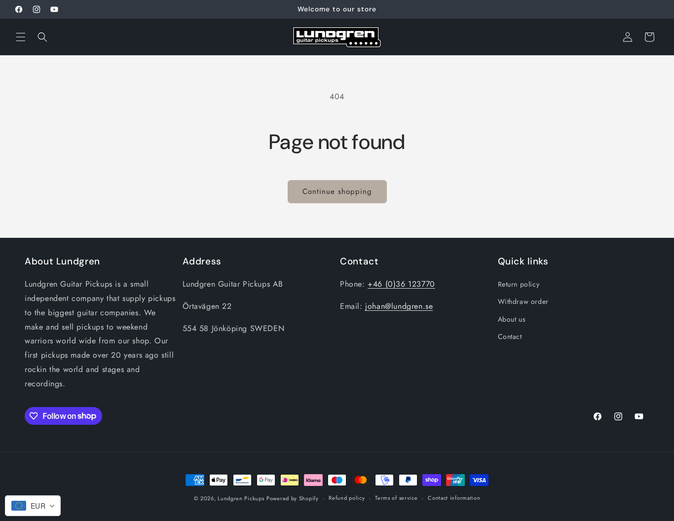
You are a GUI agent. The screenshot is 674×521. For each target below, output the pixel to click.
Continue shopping (337, 191)
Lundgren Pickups (241, 498)
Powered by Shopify (292, 498)
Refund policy (347, 498)
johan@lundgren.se (399, 306)
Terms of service (396, 498)
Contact (510, 336)
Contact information (454, 498)
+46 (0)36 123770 (401, 284)
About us (512, 319)
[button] (21, 37)
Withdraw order (523, 301)
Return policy (519, 284)
